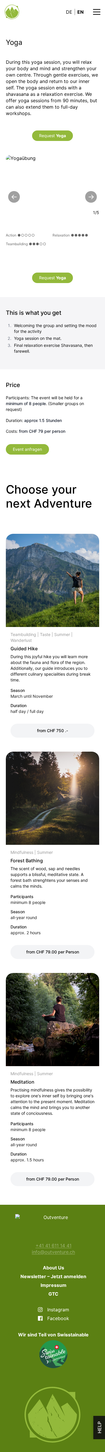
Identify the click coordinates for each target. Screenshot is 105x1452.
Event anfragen (27, 449)
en (80, 12)
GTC (53, 1294)
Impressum (53, 1285)
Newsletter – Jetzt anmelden (53, 1276)
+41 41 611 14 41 (53, 1245)
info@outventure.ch (53, 1252)
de (69, 12)
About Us (53, 1268)
